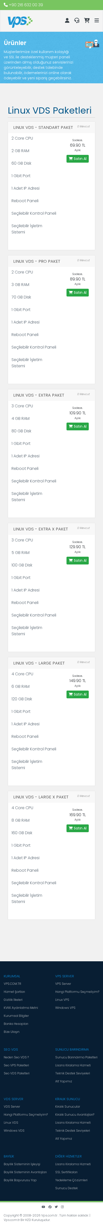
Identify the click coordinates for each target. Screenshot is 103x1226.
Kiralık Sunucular (67, 1106)
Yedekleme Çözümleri (71, 1180)
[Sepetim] (87, 21)
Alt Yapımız (63, 1081)
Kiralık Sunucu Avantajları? (74, 1114)
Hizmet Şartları (14, 992)
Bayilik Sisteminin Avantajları (25, 1172)
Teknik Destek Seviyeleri (72, 1073)
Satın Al (79, 158)
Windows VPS (65, 1008)
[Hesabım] (67, 21)
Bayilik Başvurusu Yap (20, 1180)
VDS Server (12, 1106)
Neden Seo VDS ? (16, 1057)
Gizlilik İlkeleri (13, 1000)
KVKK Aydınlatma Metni (21, 1008)
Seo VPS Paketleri (16, 1065)
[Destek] (77, 21)
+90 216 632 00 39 (25, 5)
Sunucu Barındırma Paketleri (76, 1057)
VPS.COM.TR (12, 984)
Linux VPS (62, 1000)
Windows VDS (14, 1130)
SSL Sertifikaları (66, 1172)
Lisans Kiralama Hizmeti (73, 1065)
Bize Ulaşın (12, 1032)
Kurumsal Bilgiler (16, 1016)
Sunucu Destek (66, 1188)
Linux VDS (11, 1122)
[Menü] (96, 20)
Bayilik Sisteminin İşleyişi (22, 1164)
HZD (28, 1220)
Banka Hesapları (16, 1024)
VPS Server (63, 984)
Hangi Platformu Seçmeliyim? (77, 992)
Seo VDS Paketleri (17, 1073)
